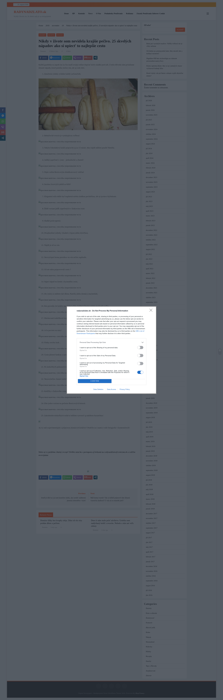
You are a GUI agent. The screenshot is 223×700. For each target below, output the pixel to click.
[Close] (151, 311)
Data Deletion (98, 389)
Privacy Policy (125, 389)
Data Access (111, 389)
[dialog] (111, 350)
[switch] (140, 347)
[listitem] (111, 342)
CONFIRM (94, 381)
